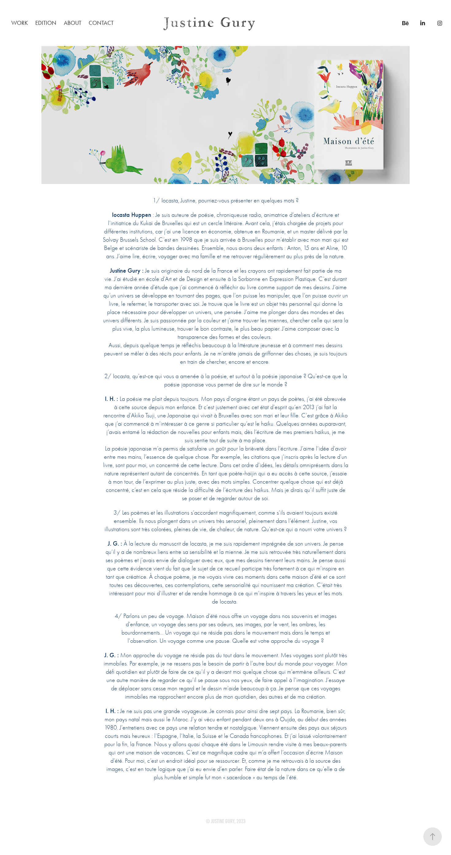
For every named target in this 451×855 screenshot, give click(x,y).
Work (19, 22)
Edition (45, 22)
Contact (101, 22)
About (72, 22)
